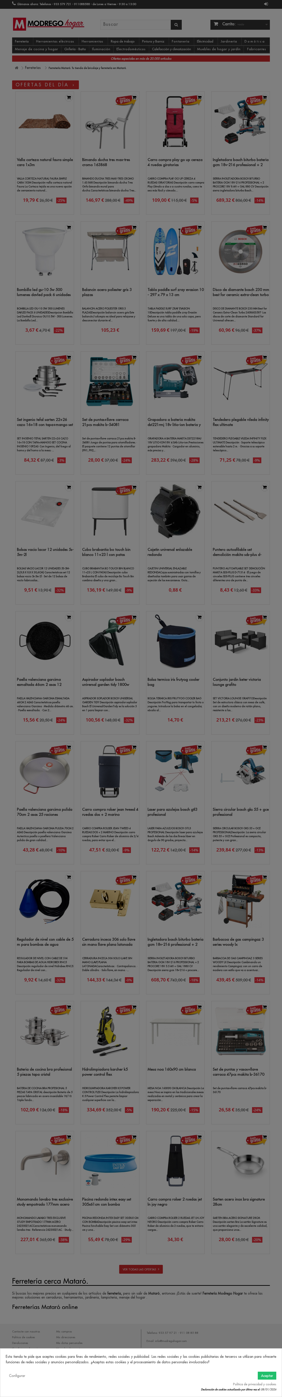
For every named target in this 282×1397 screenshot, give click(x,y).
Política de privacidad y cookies (254, 1384)
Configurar (17, 1375)
